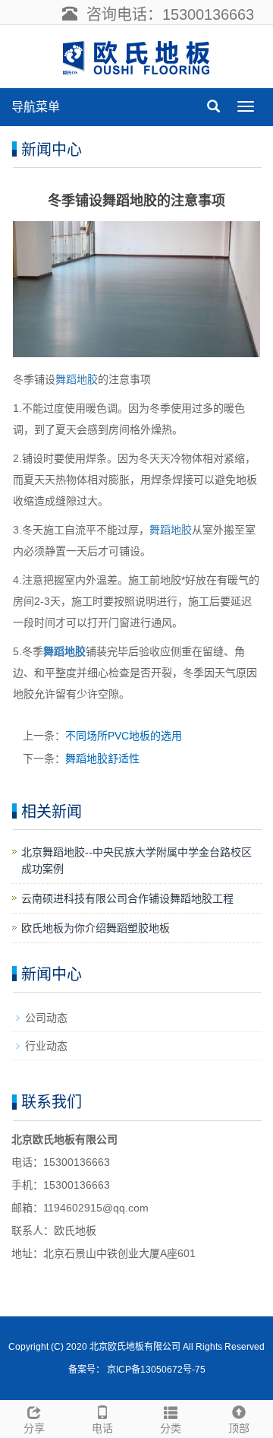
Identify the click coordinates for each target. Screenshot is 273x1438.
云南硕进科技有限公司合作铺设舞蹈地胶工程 (127, 898)
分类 (170, 1428)
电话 (102, 1428)
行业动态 (46, 1046)
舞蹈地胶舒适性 (102, 758)
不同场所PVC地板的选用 (123, 736)
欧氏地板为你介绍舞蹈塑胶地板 (95, 928)
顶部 (238, 1428)
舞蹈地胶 (76, 379)
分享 (34, 1428)
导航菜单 (35, 106)
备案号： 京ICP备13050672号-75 (137, 1369)
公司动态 (46, 1018)
